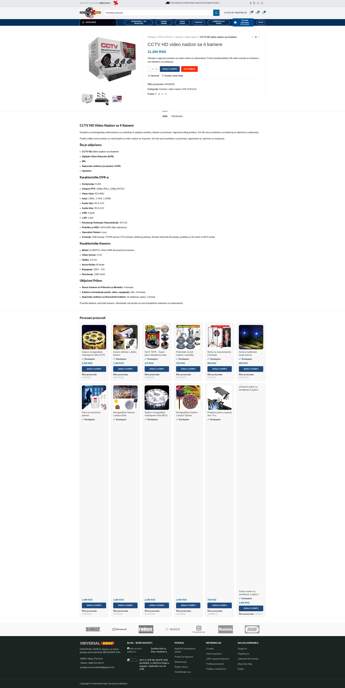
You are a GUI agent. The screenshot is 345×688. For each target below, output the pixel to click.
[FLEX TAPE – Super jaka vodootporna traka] (157, 337)
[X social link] (254, 3)
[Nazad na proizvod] (255, 37)
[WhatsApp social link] (258, 3)
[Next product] (259, 37)
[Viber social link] (262, 3)
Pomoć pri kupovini (184, 657)
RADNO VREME (164, 22)
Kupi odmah (189, 69)
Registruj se (243, 654)
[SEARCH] (216, 13)
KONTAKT (199, 22)
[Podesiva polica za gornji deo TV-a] (219, 397)
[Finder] (146, 629)
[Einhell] (119, 629)
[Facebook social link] (250, 3)
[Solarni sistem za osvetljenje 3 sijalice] (251, 487)
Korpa (241, 669)
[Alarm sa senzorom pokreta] (94, 397)
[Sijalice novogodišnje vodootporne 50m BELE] (157, 397)
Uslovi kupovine (214, 654)
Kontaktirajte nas (183, 672)
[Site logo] (115, 3)
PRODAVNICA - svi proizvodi (138, 22)
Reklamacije (181, 662)
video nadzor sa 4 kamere (105, 151)
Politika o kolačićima (216, 669)
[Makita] (225, 629)
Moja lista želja (245, 664)
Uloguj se (242, 648)
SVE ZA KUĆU (165, 37)
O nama (210, 648)
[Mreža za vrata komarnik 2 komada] (219, 337)
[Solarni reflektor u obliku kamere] (125, 337)
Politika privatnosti (215, 664)
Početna (152, 37)
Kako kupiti (182, 22)
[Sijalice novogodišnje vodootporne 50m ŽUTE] (94, 337)
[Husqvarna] (199, 629)
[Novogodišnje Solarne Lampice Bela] (125, 397)
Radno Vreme (181, 667)
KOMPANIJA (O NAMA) (219, 22)
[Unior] (252, 629)
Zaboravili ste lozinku (248, 659)
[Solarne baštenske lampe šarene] (251, 337)
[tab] (164, 115)
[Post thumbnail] (138, 650)
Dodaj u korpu (170, 69)
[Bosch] (172, 629)
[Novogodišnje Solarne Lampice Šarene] (188, 397)
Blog (261, 22)
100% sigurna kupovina (217, 659)
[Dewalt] (93, 629)
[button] (94, 369)
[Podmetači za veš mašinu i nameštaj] (188, 337)
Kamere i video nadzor (186, 37)
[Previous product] (252, 37)
